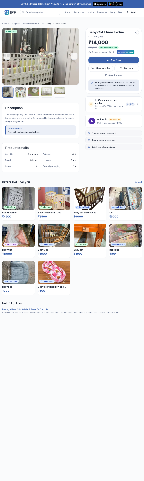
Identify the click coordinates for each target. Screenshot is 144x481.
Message (128, 68)
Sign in (133, 12)
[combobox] (40, 12)
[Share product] (136, 32)
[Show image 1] (8, 92)
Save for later (115, 75)
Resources (79, 12)
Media (91, 12)
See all (138, 182)
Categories (15, 24)
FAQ (120, 12)
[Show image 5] (59, 92)
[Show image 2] (20, 92)
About (67, 12)
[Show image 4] (46, 92)
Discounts (102, 12)
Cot (42, 24)
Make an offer (103, 68)
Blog (112, 12)
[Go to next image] (74, 56)
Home (4, 24)
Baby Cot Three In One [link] (56, 24)
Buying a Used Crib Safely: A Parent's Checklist (25, 309)
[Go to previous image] (7, 56)
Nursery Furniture (30, 24)
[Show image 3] (33, 92)
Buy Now (116, 60)
